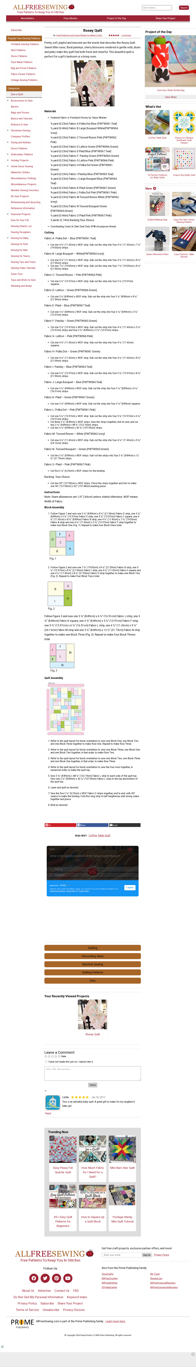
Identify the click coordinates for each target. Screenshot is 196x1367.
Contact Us (62, 1291)
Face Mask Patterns (21, 62)
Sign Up (146, 1255)
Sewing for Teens (20, 256)
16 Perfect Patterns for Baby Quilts (157, 176)
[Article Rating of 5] (114, 35)
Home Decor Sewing (22, 166)
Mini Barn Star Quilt (122, 1168)
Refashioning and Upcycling (25, 202)
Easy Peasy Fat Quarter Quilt (63, 1170)
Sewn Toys (17, 274)
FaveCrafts (107, 1274)
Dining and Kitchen (21, 142)
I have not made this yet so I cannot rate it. (70, 1061)
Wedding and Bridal (21, 285)
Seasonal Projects (20, 214)
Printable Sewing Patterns (25, 44)
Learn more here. (116, 1321)
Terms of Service (27, 1310)
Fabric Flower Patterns (23, 74)
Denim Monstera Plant (157, 254)
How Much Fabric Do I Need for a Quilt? (92, 1172)
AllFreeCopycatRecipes (162, 1282)
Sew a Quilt (17, 94)
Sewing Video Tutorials (23, 268)
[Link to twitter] (45, 1278)
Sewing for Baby (19, 238)
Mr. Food (155, 1274)
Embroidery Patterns (22, 154)
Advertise (44, 1291)
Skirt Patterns (18, 50)
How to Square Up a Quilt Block (92, 1219)
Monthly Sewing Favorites (25, 190)
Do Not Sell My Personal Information (38, 1297)
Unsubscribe (51, 1310)
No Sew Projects (20, 196)
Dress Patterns (19, 56)
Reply (48, 1113)
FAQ (76, 1291)
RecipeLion (156, 1278)
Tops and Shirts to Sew (23, 280)
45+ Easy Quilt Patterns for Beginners (63, 1221)
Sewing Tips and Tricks (23, 262)
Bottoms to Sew (19, 124)
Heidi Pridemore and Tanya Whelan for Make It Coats (79, 35)
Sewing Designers (21, 232)
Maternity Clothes (20, 172)
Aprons (15, 106)
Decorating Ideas (93, 956)
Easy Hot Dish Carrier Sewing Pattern (184, 221)
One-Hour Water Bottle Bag (170, 90)
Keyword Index (77, 1297)
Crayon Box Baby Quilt (184, 175)
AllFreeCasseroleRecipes (164, 1287)
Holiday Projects (20, 160)
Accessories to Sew (22, 100)
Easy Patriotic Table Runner (184, 255)
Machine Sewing (92, 964)
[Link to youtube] (67, 1278)
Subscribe (16, 30)
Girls (93, 980)
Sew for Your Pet (20, 220)
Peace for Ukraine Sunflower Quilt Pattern (184, 140)
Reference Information (23, 208)
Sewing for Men (19, 250)
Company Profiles (20, 136)
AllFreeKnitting (109, 1282)
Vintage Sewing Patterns (24, 80)
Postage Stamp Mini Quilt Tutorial (122, 1219)
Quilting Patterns (92, 972)
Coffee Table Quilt (99, 835)
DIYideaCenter (109, 1287)
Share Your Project (70, 1303)
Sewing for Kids (19, 244)
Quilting (92, 948)
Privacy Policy (27, 1303)
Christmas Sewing (20, 130)
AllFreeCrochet (110, 1278)
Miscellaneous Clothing (23, 178)
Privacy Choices (74, 1310)
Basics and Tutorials (21, 118)
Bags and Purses (20, 112)
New (148, 188)
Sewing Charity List (21, 226)
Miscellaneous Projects (23, 184)
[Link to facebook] (33, 1278)
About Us (28, 1291)
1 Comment (126, 35)
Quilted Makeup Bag (157, 220)
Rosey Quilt (92, 1034)
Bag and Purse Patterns (23, 68)
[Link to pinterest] (56, 1278)
